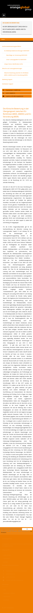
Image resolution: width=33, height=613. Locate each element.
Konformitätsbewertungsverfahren (11, 46)
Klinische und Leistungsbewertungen (12, 68)
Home (3, 39)
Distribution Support (7, 84)
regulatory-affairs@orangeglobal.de (14, 96)
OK (27, 529)
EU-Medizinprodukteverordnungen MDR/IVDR (16, 51)
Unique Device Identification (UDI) (13, 64)
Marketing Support (7, 79)
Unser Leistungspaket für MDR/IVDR (16, 59)
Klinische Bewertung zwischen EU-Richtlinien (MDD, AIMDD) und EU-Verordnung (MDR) (16, 74)
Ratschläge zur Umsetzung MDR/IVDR (16, 55)
